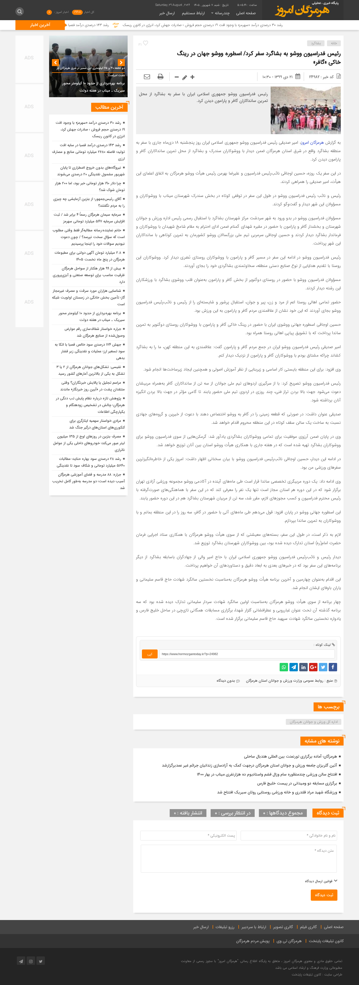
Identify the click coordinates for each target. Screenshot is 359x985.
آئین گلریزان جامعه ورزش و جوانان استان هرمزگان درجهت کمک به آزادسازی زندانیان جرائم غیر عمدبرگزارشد (249, 765)
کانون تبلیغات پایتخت (326, 941)
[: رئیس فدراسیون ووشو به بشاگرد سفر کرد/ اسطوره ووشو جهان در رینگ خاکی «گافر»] (147, 77)
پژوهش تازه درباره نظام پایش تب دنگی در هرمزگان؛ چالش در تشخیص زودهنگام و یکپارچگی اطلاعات (90, 405)
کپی (149, 654)
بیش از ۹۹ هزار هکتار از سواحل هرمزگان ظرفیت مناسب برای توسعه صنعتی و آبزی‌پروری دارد (89, 275)
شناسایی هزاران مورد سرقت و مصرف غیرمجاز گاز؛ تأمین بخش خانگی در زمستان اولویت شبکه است (88, 297)
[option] (88, 66)
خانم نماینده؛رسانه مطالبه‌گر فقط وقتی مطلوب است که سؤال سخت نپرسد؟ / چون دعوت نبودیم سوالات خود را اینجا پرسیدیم (89, 237)
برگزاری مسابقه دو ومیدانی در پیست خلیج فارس (297, 783)
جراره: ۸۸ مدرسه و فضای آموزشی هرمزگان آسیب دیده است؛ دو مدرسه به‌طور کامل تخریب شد (88, 481)
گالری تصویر (283, 927)
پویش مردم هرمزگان (253, 941)
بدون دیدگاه (226, 681)
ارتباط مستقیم (193, 13)
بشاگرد (316, 43)
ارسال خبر (167, 13)
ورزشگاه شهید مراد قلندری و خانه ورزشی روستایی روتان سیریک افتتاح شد (277, 792)
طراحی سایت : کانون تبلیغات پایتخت (317, 974)
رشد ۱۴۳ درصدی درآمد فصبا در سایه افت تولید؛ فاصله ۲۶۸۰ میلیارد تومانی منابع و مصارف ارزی (88, 152)
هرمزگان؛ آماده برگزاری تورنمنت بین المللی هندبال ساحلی (290, 756)
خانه (334, 43)
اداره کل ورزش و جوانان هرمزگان (314, 722)
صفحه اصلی (246, 13)
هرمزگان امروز (312, 142)
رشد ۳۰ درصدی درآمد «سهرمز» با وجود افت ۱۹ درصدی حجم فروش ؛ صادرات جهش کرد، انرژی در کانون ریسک (226, 25)
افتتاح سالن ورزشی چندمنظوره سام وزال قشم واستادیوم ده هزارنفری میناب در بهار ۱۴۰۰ (267, 774)
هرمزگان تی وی (289, 941)
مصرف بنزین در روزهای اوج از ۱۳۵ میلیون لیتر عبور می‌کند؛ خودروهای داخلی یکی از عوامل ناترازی (89, 443)
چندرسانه (222, 13)
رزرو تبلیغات (225, 927)
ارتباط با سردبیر (253, 927)
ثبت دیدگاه (324, 895)
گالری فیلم (308, 927)
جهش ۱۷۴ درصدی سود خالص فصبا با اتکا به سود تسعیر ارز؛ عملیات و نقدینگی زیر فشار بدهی (90, 351)
